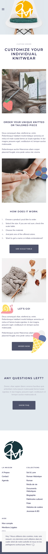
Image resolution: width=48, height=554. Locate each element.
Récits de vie (31, 484)
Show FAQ (24, 405)
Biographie (31, 495)
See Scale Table (24, 249)
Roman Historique (34, 476)
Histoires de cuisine (34, 507)
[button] (3, 9)
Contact (5, 476)
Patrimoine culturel (34, 499)
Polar (28, 503)
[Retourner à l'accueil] (24, 9)
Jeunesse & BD (32, 511)
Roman (29, 480)
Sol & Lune (31, 472)
